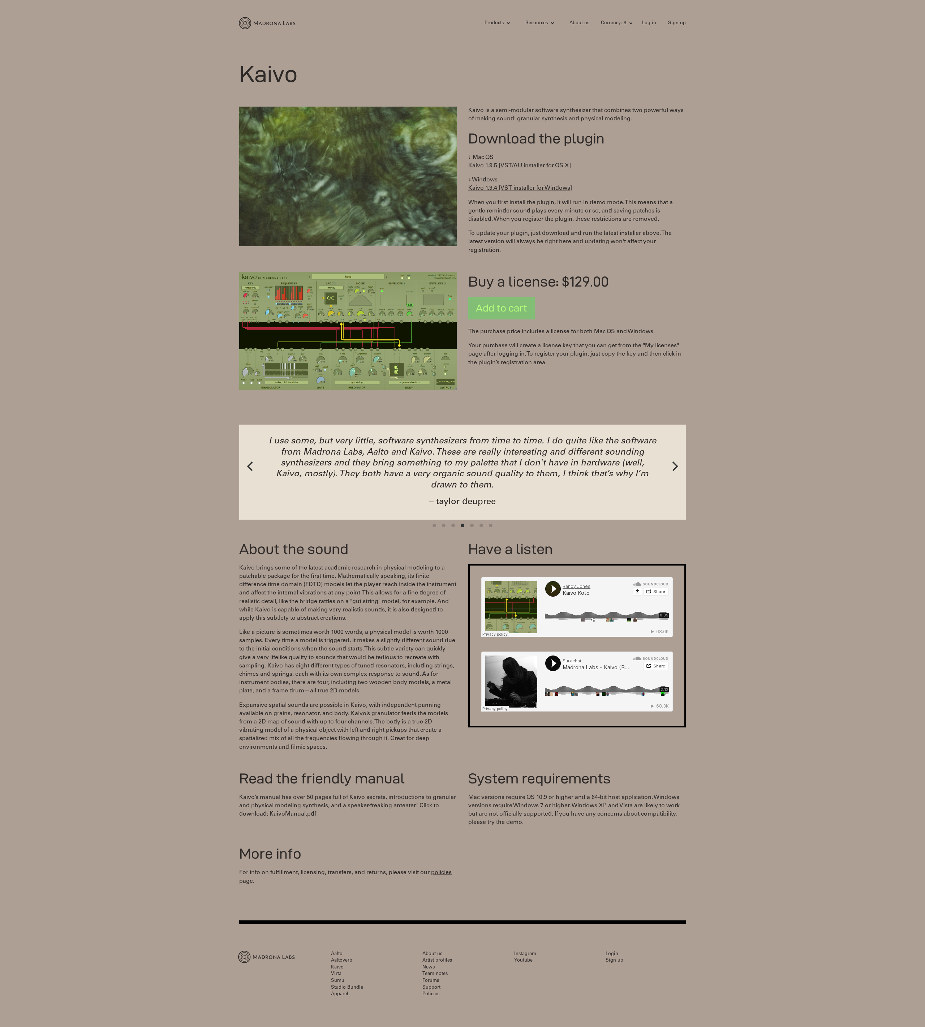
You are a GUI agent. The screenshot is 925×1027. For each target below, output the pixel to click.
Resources (536, 23)
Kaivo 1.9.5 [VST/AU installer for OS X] (519, 166)
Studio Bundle (347, 987)
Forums (430, 981)
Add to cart (501, 307)
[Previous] (251, 466)
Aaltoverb (341, 960)
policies (441, 873)
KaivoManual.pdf (293, 814)
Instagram (525, 954)
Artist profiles (437, 960)
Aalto (337, 954)
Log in (649, 23)
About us (579, 23)
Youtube (523, 960)
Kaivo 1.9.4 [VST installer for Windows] (520, 188)
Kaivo (337, 967)
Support (431, 987)
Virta (336, 974)
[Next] (674, 466)
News (428, 967)
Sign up (677, 23)
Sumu (337, 981)
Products (494, 23)
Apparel (339, 994)
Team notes (435, 974)
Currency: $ (613, 23)
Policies (430, 994)
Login (612, 954)
